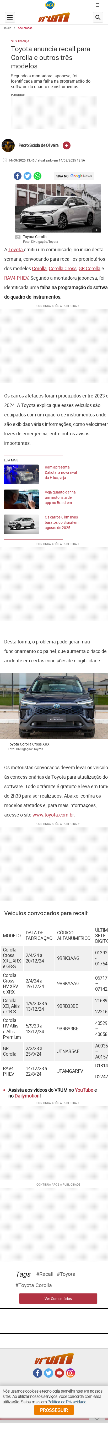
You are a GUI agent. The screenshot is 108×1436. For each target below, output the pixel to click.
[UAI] (50, 5)
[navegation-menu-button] (10, 17)
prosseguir (54, 1410)
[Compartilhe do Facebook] (17, 176)
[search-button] (98, 17)
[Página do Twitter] (48, 1376)
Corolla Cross (63, 268)
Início (7, 28)
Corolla (39, 268)
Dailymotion (27, 1095)
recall (46, 1274)
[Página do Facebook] (37, 1376)
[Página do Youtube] (59, 1376)
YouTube (84, 1090)
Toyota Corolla (35, 1285)
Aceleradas (25, 28)
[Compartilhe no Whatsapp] (37, 176)
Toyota (16, 249)
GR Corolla (89, 268)
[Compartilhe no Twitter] (27, 176)
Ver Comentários (58, 1298)
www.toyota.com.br (53, 815)
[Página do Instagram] (70, 1376)
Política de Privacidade (66, 1402)
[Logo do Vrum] (54, 18)
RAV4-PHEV (16, 278)
